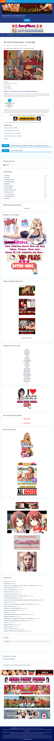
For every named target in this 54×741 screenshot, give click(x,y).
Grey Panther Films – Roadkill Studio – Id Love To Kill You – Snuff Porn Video (19, 585)
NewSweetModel (27, 374)
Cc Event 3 (9, 1)
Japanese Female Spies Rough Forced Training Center (15, 620)
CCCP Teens (27, 364)
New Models (27, 377)
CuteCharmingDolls (27, 375)
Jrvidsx (26, 356)
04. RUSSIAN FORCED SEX (9, 181)
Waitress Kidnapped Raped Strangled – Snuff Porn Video (15, 614)
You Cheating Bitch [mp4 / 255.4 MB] (11, 130)
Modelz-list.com (27, 381)
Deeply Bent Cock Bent (8, 624)
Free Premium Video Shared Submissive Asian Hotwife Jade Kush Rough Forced (20, 600)
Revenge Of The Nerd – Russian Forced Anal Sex (14, 630)
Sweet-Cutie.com (27, 378)
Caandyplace (27, 354)
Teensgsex (27, 357)
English (7, 165)
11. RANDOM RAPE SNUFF (9, 196)
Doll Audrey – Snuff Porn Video (10, 628)
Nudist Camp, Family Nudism (9, 659)
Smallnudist (26, 365)
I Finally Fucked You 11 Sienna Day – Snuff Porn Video (15, 595)
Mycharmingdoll (27, 370)
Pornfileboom (27, 358)
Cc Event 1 (6, 622)
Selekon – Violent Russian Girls (10, 589)
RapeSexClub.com (15, 728)
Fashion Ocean (27, 371)
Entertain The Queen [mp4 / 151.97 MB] (12, 133)
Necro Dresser (7, 583)
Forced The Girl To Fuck (8, 591)
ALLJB (27, 349)
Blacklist (27, 363)
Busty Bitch (6, 138)
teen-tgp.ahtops (27, 361)
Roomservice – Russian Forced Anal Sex (12, 608)
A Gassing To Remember (9, 593)
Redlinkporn (26, 350)
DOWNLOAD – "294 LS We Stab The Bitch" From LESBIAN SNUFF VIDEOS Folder (21, 91)
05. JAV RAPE (7, 183)
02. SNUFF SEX (7, 177)
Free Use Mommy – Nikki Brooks (10, 610)
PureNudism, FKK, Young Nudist (9, 656)
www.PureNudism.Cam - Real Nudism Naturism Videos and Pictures (17, 665)
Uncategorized (7, 198)
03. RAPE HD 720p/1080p (9, 179)
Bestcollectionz (27, 379)
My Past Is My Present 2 (9, 606)
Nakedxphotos (27, 351)
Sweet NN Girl (27, 368)
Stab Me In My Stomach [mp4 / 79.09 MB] (12, 136)
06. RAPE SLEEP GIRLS (8, 185)
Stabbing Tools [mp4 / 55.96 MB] (10, 127)
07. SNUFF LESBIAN (23, 45)
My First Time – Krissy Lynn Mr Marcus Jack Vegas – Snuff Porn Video (18, 604)
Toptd (27, 367)
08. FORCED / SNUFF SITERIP (10, 190)
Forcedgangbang (26, 360)
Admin (15, 45)
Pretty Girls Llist (27, 372)
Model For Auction (7, 626)
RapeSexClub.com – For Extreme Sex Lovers (14, 15)
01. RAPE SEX (7, 175)
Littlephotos (26, 353)
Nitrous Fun (6, 612)
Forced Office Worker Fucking (10, 598)
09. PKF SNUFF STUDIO (8, 192)
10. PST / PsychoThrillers (9, 194)
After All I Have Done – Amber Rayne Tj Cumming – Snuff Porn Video (18, 618)
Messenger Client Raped (9, 616)
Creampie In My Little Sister (9, 587)
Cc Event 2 (6, 602)
